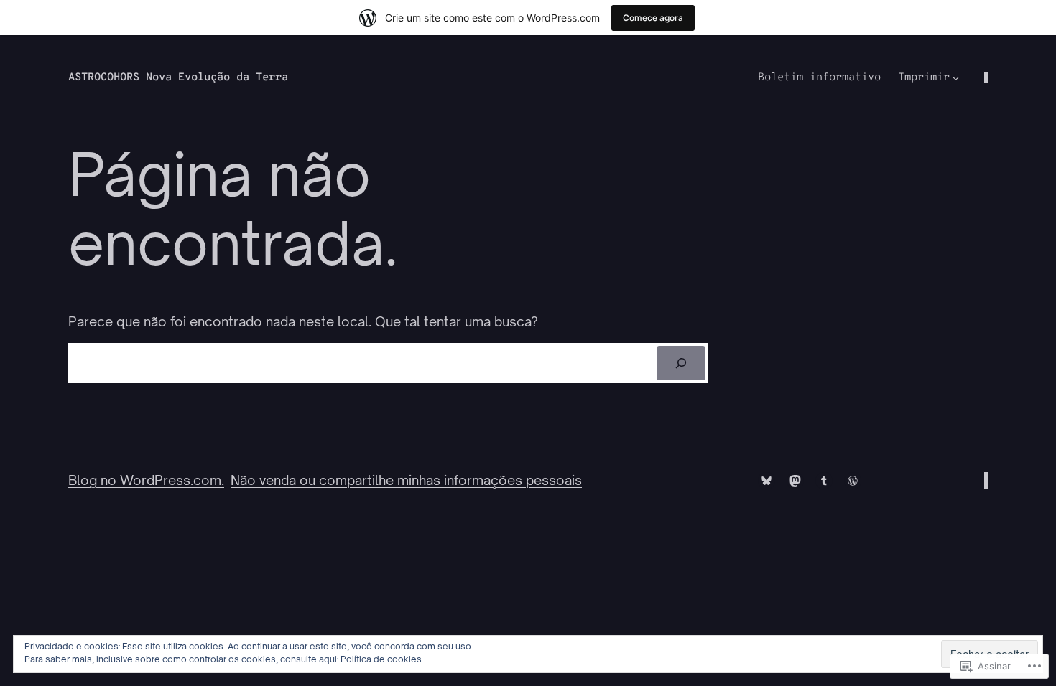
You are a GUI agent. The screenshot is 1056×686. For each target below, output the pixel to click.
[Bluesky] (766, 480)
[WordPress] (852, 480)
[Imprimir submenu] (956, 78)
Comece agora (653, 17)
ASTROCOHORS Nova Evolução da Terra (178, 78)
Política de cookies (381, 659)
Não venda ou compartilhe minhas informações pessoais (406, 480)
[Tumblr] (824, 480)
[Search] (681, 363)
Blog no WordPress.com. (146, 480)
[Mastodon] (795, 480)
